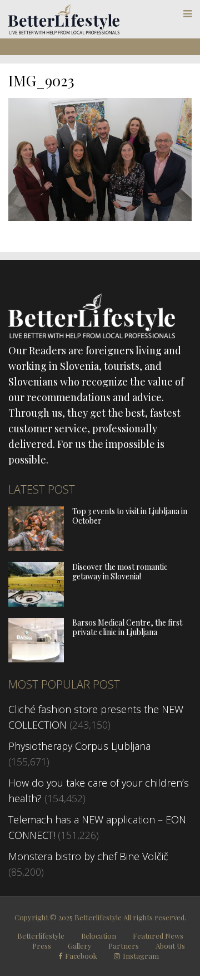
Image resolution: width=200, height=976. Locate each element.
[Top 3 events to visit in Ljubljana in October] (36, 547)
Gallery (80, 945)
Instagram (141, 956)
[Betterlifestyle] (63, 31)
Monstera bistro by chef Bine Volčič (88, 856)
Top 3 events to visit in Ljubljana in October (129, 516)
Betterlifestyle (40, 935)
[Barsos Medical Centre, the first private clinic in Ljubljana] (36, 658)
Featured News (158, 935)
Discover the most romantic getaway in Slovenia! (120, 572)
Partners (123, 945)
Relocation (98, 935)
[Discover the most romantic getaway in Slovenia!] (36, 602)
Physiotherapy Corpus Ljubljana (79, 746)
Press (41, 945)
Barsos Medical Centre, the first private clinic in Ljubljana (127, 627)
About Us (170, 945)
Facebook (81, 956)
